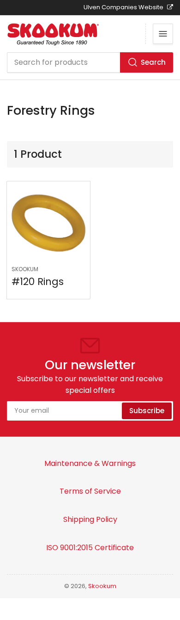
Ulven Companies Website (124, 7)
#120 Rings (38, 281)
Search (153, 62)
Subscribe (146, 410)
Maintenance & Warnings (90, 463)
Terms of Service (90, 491)
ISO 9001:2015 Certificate (90, 547)
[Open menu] (163, 34)
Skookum (25, 269)
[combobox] (90, 62)
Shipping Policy (90, 519)
